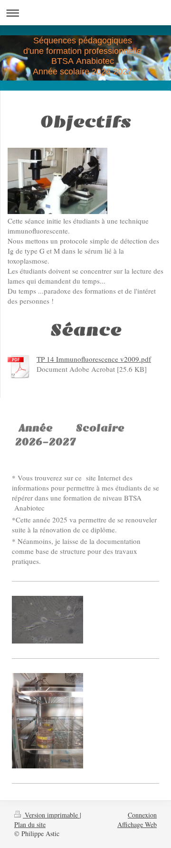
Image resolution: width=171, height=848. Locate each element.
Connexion (142, 814)
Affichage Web (137, 824)
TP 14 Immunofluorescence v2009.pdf (94, 359)
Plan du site (30, 824)
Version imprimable (51, 814)
